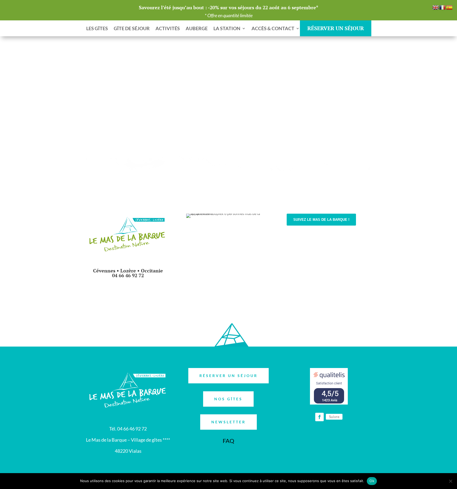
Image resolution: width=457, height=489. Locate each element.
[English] (435, 7)
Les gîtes (97, 28)
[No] (450, 481)
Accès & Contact (273, 28)
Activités (168, 28)
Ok (371, 481)
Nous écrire (306, 240)
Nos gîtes (228, 399)
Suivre (334, 416)
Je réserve (128, 294)
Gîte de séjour (132, 28)
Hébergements (228, 232)
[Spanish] (449, 7)
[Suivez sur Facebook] (291, 280)
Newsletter (228, 422)
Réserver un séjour (228, 375)
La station (226, 28)
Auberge (197, 28)
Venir (299, 261)
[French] (442, 7)
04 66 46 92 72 (128, 275)
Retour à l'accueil (346, 99)
